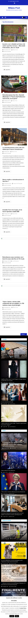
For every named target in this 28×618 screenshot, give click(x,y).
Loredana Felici (12, 403)
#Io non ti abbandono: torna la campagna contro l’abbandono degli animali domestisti (12, 561)
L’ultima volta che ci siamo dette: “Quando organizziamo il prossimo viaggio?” (13, 424)
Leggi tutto (7, 69)
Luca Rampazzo (15, 261)
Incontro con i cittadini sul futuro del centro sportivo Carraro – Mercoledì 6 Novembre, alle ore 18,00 (13, 45)
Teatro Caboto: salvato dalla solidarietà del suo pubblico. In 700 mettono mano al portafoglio (13, 303)
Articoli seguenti (24, 334)
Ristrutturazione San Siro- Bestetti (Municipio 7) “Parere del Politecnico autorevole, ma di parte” (14, 96)
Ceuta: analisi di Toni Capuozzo (8, 470)
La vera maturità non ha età (7, 401)
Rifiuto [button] (17, 616)
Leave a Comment (7, 51)
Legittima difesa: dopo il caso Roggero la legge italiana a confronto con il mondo (13, 380)
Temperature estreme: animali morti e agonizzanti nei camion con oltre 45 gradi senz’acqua (14, 534)
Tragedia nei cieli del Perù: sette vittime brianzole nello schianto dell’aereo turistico (12, 444)
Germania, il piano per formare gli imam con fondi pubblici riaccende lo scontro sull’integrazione (12, 514)
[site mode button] (23, 17)
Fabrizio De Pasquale (17, 183)
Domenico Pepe (13, 563)
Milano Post (14, 8)
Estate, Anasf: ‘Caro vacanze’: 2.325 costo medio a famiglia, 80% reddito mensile (14, 353)
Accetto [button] (11, 616)
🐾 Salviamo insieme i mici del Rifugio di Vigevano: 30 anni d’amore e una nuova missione (13, 584)
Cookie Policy (23, 608)
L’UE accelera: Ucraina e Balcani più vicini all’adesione (13, 491)
